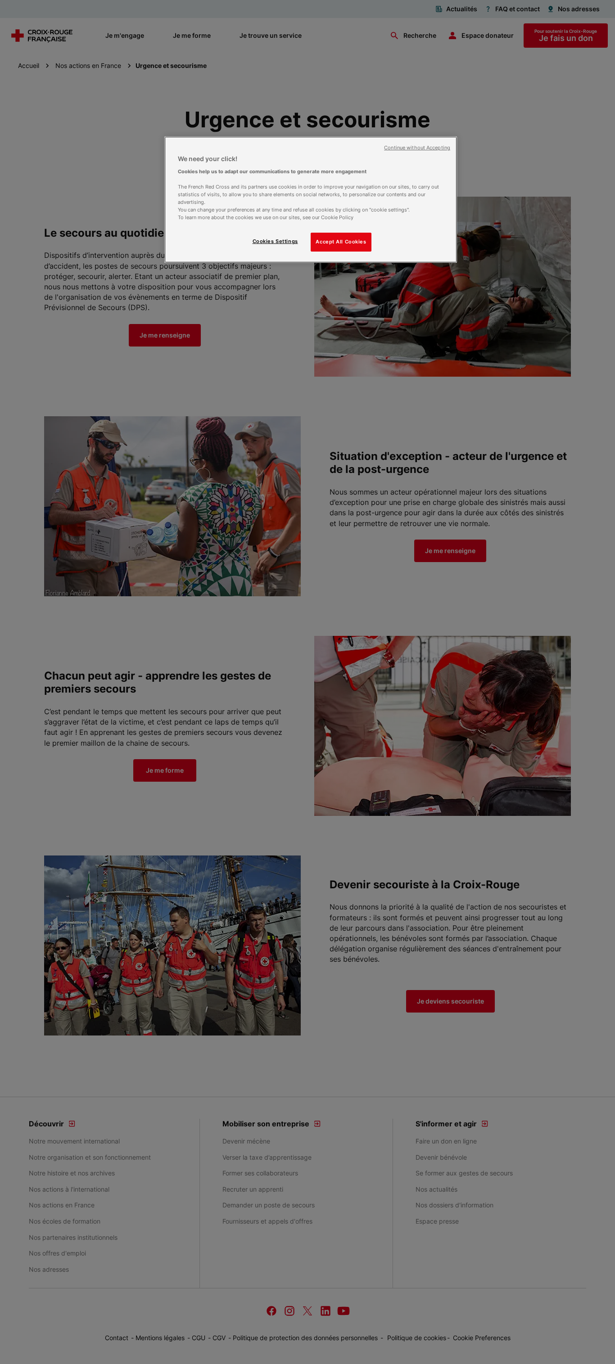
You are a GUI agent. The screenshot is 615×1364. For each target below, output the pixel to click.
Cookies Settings (275, 241)
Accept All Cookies (341, 242)
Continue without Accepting (417, 148)
